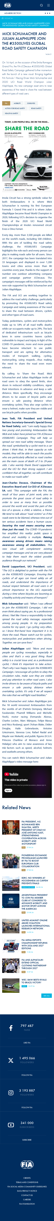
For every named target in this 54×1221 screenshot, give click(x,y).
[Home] (12, 5)
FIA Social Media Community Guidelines (27, 1186)
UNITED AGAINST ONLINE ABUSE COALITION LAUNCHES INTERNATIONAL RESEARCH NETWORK (36, 924)
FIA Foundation (27, 1204)
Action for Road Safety (15, 108)
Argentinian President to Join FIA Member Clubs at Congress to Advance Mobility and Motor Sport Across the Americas (35, 901)
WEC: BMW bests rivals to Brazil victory (34, 981)
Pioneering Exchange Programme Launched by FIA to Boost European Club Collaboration (34, 861)
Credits (27, 1178)
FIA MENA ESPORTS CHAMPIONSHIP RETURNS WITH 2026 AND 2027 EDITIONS (34, 944)
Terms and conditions (27, 1182)
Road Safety (36, 108)
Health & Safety (11, 113)
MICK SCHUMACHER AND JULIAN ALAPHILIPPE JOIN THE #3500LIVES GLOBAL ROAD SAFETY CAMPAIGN (26, 24)
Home (8, 18)
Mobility (17, 103)
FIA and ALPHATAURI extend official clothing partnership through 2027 (34, 964)
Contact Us (27, 1195)
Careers (27, 1199)
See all (46, 995)
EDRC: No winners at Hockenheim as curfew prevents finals (35, 880)
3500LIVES (31, 103)
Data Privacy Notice (27, 1191)
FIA (6, 103)
